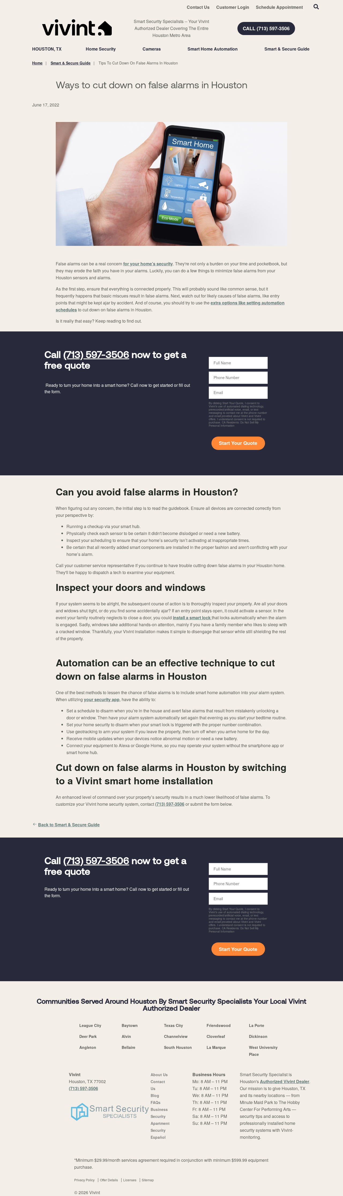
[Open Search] (316, 6)
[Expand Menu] (118, 49)
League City (90, 1025)
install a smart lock (192, 617)
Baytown (130, 1025)
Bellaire (128, 1047)
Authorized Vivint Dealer (284, 1081)
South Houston (178, 1047)
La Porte (256, 1025)
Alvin (126, 1036)
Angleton (87, 1047)
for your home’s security (148, 264)
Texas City (173, 1025)
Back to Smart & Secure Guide (69, 824)
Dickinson (258, 1036)
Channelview (176, 1036)
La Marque (216, 1047)
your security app (102, 699)
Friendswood (219, 1025)
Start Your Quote (238, 443)
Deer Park (88, 1036)
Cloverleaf (216, 1036)
